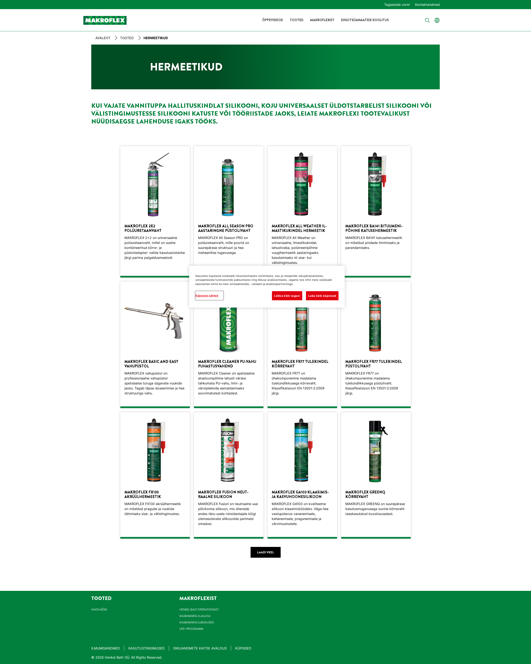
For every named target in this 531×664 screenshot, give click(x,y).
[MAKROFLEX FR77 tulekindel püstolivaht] (376, 345)
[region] (267, 287)
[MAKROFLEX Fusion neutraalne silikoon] (228, 475)
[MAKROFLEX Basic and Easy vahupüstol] (155, 345)
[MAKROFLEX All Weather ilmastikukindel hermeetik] (302, 211)
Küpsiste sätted (206, 295)
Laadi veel (265, 552)
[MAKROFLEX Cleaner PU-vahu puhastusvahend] (228, 345)
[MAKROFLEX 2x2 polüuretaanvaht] (155, 211)
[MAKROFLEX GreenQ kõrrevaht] (376, 475)
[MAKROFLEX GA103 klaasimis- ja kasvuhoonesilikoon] (302, 475)
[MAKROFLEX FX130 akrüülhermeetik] (155, 475)
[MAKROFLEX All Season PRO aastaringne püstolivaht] (228, 211)
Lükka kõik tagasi (287, 295)
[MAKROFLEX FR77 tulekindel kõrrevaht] (302, 345)
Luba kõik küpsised (322, 295)
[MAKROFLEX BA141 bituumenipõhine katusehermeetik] (376, 211)
